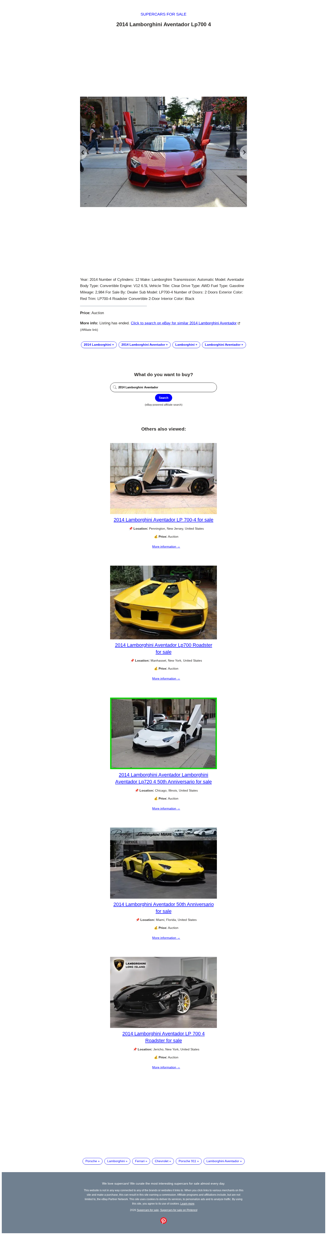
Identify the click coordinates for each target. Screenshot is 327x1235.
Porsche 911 (187, 1161)
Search (163, 397)
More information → (166, 546)
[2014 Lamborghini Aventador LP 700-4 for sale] (163, 513)
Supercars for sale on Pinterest (178, 1210)
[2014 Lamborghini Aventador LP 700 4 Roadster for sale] (163, 1027)
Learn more (187, 1203)
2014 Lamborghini (97, 344)
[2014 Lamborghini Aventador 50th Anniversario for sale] (163, 897)
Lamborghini (185, 344)
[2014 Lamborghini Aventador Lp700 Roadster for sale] (163, 638)
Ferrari (140, 1161)
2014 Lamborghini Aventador (143, 344)
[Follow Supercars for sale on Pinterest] (163, 1223)
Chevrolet (161, 1161)
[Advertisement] (163, 63)
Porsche (91, 1161)
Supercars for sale (163, 14)
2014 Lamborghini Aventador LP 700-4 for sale (163, 520)
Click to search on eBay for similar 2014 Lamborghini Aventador (184, 323)
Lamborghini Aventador (222, 344)
